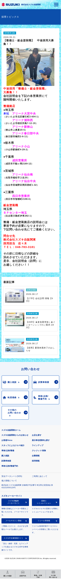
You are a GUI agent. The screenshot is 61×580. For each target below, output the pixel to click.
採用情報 (36, 461)
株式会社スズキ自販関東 (31, 5)
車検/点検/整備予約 (9, 466)
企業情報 (36, 456)
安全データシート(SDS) (11, 476)
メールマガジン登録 (13, 521)
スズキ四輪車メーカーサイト (13, 502)
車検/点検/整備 (7, 450)
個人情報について (9, 481)
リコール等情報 (44, 521)
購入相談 (5, 456)
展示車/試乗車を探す (41, 440)
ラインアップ (37, 445)
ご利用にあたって (39, 476)
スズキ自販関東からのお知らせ (14, 435)
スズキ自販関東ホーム (11, 430)
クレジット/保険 (39, 450)
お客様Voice (6, 440)
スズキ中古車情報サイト (13, 538)
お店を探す (37, 435)
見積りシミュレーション (44, 502)
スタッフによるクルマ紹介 (13, 445)
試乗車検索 (6, 461)
